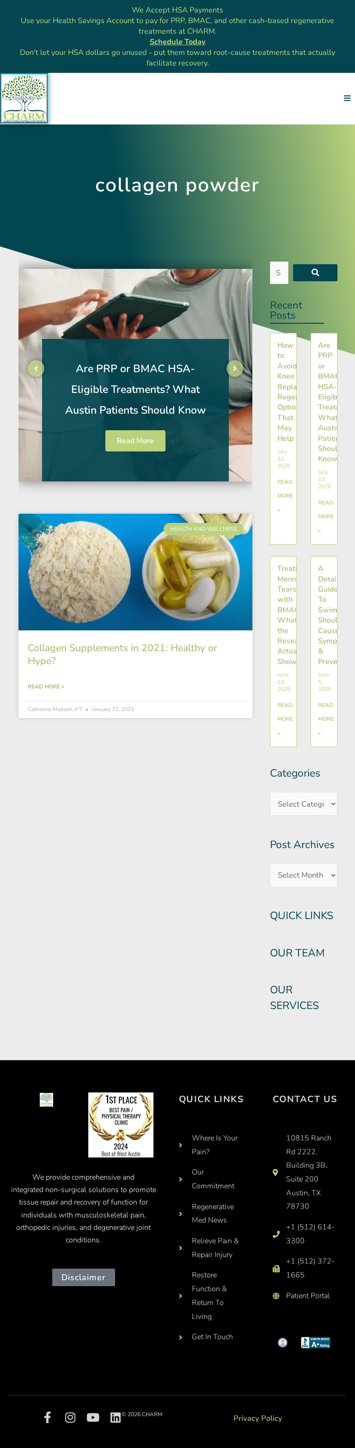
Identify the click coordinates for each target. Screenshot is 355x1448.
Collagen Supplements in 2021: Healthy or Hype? (122, 654)
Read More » (46, 686)
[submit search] (315, 272)
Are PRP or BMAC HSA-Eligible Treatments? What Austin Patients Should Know (135, 389)
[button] (347, 98)
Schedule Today (178, 41)
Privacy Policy (257, 1418)
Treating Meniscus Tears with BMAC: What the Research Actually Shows (293, 615)
